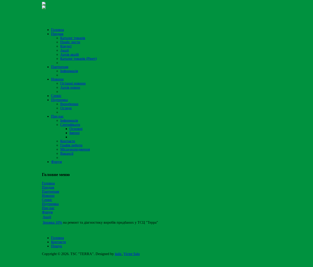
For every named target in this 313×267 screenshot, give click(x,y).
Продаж (57, 34)
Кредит (66, 46)
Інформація (69, 71)
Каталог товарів (72, 38)
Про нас (57, 116)
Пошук (56, 246)
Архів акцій (69, 54)
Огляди (66, 108)
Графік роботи (71, 145)
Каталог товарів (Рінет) (78, 59)
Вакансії (66, 153)
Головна (57, 30)
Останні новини (73, 83)
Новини (57, 79)
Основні (75, 129)
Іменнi (74, 133)
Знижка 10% (52, 222)
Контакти (67, 141)
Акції (64, 50)
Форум (56, 162)
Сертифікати (70, 125)
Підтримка (59, 100)
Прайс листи (70, 42)
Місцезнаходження (75, 149)
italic (118, 254)
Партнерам (59, 67)
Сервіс (56, 96)
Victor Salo (132, 254)
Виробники (69, 104)
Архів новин (70, 87)
